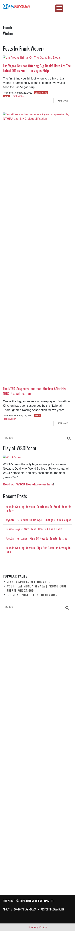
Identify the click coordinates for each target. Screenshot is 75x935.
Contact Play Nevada (25, 909)
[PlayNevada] (37, 6)
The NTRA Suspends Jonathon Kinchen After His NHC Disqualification (34, 391)
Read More (63, 100)
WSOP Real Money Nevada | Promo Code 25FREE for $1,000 (37, 588)
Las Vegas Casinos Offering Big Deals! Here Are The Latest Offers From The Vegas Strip (37, 68)
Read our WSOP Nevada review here (28, 484)
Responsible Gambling (52, 909)
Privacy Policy (37, 927)
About (6, 909)
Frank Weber (18, 96)
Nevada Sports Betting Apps (28, 582)
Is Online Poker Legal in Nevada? (32, 595)
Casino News (41, 93)
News (6, 96)
